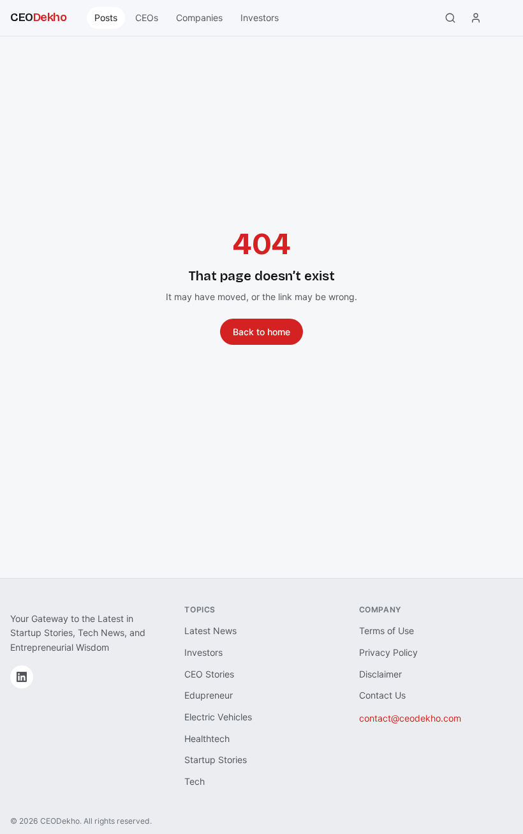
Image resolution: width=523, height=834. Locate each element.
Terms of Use (386, 630)
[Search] (450, 17)
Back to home (261, 331)
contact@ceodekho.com (410, 718)
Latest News (210, 630)
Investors (259, 17)
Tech (194, 781)
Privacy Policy (388, 652)
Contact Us (382, 695)
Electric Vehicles (218, 716)
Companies (199, 17)
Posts (105, 17)
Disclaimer (380, 674)
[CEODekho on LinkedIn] (21, 676)
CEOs (146, 17)
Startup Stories (215, 759)
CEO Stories (209, 674)
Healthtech (207, 738)
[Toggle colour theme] (501, 17)
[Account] (475, 17)
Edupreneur (208, 695)
